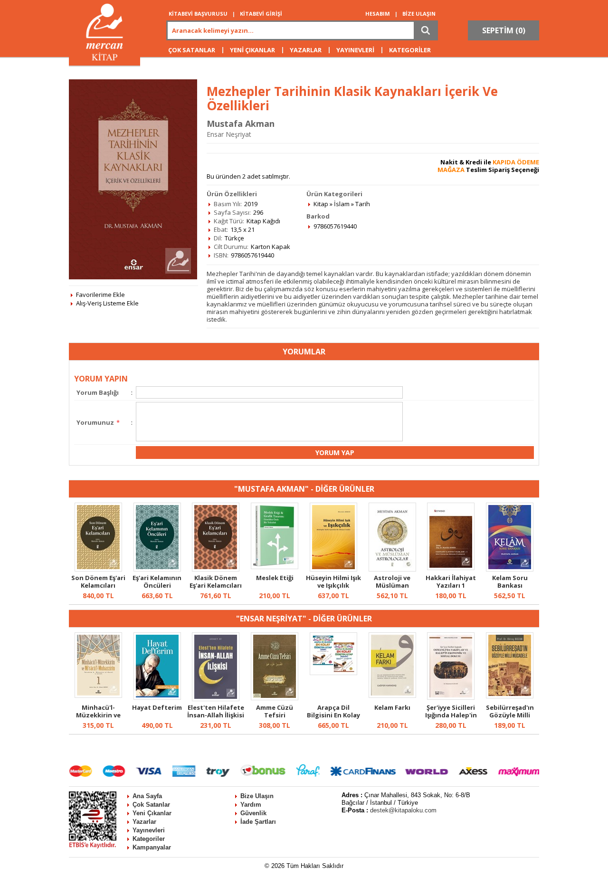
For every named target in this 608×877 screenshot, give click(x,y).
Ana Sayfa (147, 796)
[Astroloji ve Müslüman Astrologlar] (392, 569)
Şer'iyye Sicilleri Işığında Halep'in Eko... (451, 715)
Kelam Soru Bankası (510, 581)
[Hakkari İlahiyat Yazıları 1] (451, 567)
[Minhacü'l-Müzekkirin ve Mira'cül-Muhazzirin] (98, 695)
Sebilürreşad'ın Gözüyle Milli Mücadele (510, 715)
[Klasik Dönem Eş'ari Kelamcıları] (215, 569)
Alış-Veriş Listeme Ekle (107, 303)
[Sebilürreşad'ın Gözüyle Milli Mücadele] (509, 696)
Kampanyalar (152, 847)
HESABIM (377, 13)
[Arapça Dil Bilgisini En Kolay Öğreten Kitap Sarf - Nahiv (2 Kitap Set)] (333, 672)
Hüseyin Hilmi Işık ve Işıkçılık (333, 581)
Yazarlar (144, 821)
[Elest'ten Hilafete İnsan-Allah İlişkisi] (215, 699)
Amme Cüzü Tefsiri (274, 711)
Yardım (250, 804)
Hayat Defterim (157, 707)
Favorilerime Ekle (100, 294)
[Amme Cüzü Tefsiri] (274, 698)
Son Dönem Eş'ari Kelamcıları (98, 581)
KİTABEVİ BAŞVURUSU (198, 13)
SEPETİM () (503, 30)
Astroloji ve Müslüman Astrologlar (392, 585)
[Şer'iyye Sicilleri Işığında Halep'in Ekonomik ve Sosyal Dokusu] (451, 697)
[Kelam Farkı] (392, 695)
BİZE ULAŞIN (419, 13)
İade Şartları (258, 821)
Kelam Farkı (392, 707)
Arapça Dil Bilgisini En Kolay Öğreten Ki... (333, 715)
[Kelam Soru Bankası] (509, 569)
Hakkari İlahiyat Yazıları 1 (451, 581)
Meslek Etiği (275, 577)
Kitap (321, 204)
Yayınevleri (149, 830)
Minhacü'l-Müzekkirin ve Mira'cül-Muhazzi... (98, 718)
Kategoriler (149, 838)
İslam (342, 204)
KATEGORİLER (410, 50)
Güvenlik (253, 813)
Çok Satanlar (151, 804)
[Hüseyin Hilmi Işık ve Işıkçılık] (333, 569)
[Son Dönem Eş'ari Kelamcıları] (98, 569)
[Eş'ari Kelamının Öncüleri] (157, 569)
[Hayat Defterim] (157, 697)
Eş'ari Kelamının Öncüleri (157, 581)
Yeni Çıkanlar (152, 813)
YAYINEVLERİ (355, 50)
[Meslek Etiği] (274, 566)
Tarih (362, 204)
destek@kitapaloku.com (403, 810)
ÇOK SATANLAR (191, 50)
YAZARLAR (306, 50)
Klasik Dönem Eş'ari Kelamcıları (216, 581)
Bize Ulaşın (257, 796)
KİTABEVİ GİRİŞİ (261, 13)
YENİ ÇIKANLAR (252, 50)
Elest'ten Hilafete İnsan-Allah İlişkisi (215, 711)
